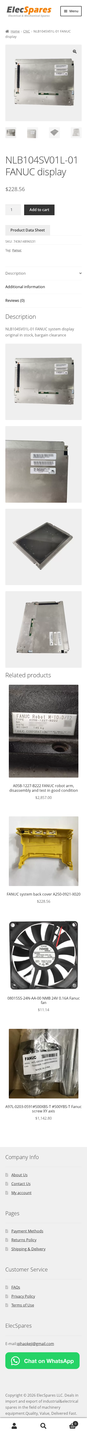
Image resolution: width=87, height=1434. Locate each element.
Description (15, 273)
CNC (26, 31)
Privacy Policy (23, 1296)
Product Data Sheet (27, 230)
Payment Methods (27, 1231)
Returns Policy (23, 1239)
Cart (67, 1422)
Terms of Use (22, 1305)
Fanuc (17, 250)
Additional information (25, 286)
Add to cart (39, 209)
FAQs (15, 1287)
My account (21, 1192)
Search (43, 1426)
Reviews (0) (15, 300)
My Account (14, 1426)
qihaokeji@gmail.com (35, 1343)
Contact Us (21, 1183)
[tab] (43, 273)
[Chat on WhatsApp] (43, 1360)
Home (15, 31)
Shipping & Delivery (28, 1248)
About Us (19, 1174)
